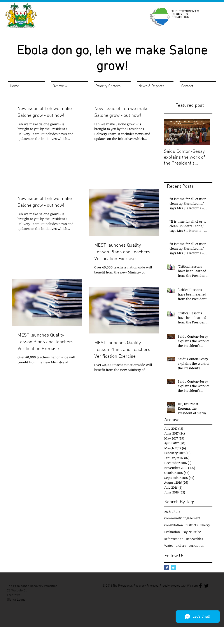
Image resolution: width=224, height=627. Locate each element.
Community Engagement (182, 518)
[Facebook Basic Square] (166, 567)
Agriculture (172, 511)
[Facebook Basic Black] (200, 585)
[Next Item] (203, 132)
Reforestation (174, 539)
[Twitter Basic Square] (173, 567)
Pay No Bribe (191, 532)
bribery (181, 545)
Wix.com (192, 586)
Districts (192, 525)
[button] (69, 84)
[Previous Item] (171, 132)
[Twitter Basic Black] (206, 585)
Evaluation (172, 532)
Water (168, 545)
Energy (205, 525)
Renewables (194, 539)
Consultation (173, 525)
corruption (196, 545)
